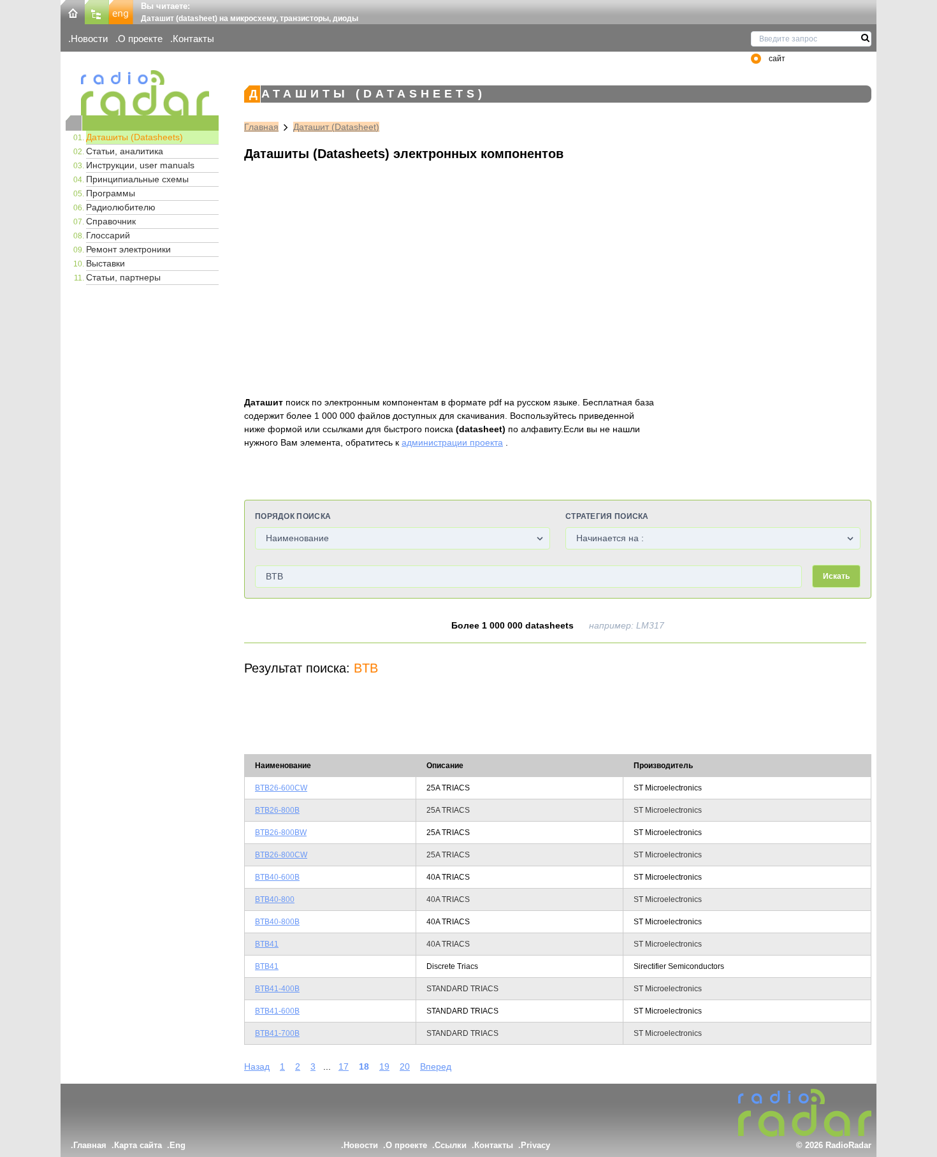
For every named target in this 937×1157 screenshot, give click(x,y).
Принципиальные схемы (137, 179)
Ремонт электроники (128, 249)
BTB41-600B (277, 1011)
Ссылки (451, 1145)
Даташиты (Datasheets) (134, 137)
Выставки (105, 263)
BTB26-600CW (281, 787)
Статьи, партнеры (123, 277)
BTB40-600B (277, 877)
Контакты (193, 38)
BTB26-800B (277, 810)
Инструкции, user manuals (140, 165)
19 (384, 1066)
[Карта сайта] (97, 11)
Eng (177, 1145)
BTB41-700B (277, 1033)
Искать (836, 576)
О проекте (140, 38)
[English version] (121, 11)
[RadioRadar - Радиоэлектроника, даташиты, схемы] (142, 92)
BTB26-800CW (281, 854)
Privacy (535, 1145)
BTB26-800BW (281, 832)
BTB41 (267, 944)
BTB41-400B (277, 988)
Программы (110, 193)
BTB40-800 (274, 899)
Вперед (435, 1066)
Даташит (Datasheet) (336, 127)
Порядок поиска (293, 516)
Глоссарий (108, 235)
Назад (257, 1066)
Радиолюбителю (121, 207)
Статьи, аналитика (124, 151)
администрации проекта (452, 442)
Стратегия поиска (607, 516)
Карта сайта (138, 1145)
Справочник (111, 221)
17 (343, 1066)
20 (405, 1066)
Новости (89, 38)
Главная (261, 127)
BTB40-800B (277, 921)
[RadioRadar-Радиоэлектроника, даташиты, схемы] (73, 11)
